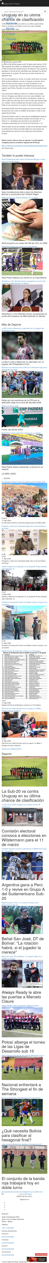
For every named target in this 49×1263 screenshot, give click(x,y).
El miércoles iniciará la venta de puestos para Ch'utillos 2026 (23, 482)
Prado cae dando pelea (10, 406)
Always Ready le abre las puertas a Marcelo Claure (20, 1005)
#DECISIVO (43, 146)
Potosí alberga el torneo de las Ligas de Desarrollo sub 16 (23, 1055)
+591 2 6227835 (8, 1228)
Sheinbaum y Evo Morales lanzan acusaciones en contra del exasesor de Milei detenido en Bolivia (23, 282)
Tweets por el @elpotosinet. (12, 749)
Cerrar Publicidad (41, 1254)
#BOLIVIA (5, 146)
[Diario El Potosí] (11, 3)
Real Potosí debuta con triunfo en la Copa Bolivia (19, 246)
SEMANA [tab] (7, 478)
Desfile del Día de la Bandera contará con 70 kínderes (21, 651)
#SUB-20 (22, 146)
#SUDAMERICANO (32, 146)
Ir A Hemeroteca (24, 53)
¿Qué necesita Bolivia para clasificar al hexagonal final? (22, 1144)
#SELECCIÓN (14, 146)
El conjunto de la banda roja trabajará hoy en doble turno (22, 1192)
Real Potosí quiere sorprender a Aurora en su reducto (21, 433)
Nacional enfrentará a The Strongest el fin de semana (21, 1098)
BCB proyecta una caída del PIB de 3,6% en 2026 (20, 197)
